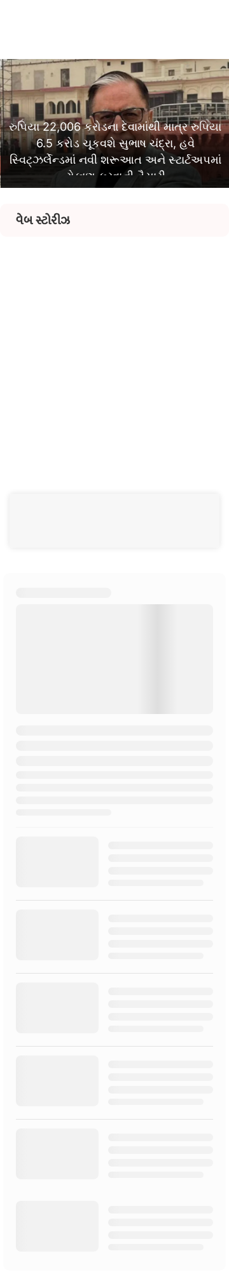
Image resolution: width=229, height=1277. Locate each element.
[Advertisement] (114, 351)
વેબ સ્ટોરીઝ (43, 220)
